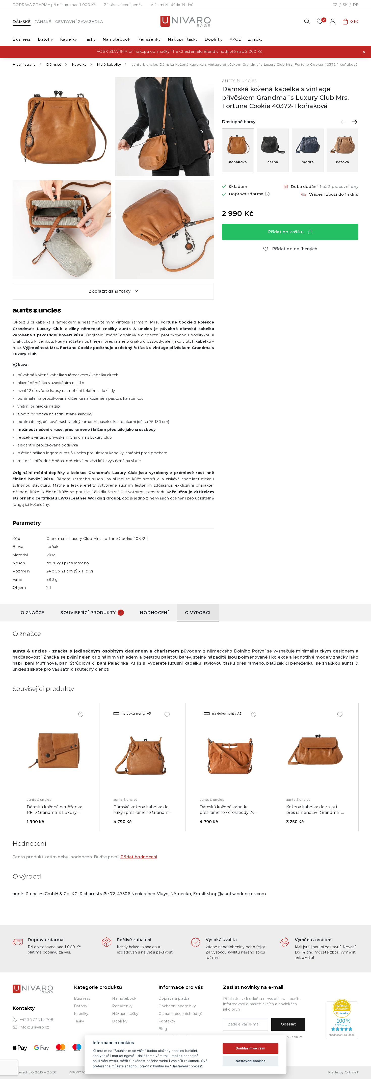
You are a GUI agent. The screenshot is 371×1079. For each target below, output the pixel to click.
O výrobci (197, 612)
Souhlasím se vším (250, 1048)
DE (355, 5)
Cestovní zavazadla (79, 21)
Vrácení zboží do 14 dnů (172, 5)
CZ (334, 5)
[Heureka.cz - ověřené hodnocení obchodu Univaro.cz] (342, 1018)
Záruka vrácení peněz (123, 5)
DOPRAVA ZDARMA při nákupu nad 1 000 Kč (54, 5)
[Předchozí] (343, 121)
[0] (320, 21)
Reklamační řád (82, 1072)
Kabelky (79, 64)
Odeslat (288, 1024)
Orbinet (351, 1072)
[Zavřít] (364, 52)
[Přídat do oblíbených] (80, 714)
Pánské (43, 21)
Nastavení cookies (250, 1061)
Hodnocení (154, 612)
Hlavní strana (24, 64)
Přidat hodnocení (138, 857)
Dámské (22, 21)
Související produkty (91, 612)
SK (345, 5)
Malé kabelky (109, 64)
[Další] (354, 121)
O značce (32, 612)
